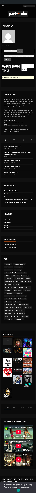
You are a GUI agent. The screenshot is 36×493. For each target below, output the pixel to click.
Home (4, 479)
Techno (9, 316)
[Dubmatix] (7, 393)
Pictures (23, 299)
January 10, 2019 (9, 174)
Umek (17, 316)
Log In (15, 481)
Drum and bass (21, 273)
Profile (7, 51)
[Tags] (31, 140)
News (4, 481)
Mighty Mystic (10, 293)
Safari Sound (10, 310)
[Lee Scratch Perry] (17, 342)
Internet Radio (25, 287)
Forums (20, 51)
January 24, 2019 (9, 168)
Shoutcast (20, 310)
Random (29, 407)
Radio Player (10, 307)
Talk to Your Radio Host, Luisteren (15, 202)
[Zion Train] (17, 350)
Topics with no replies (10, 247)
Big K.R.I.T (9, 267)
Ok (18, 490)
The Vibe (7, 219)
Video (25, 316)
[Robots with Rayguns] (27, 352)
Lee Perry (18, 290)
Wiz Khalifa (19, 319)
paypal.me (12, 120)
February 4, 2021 (9, 148)
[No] (34, 487)
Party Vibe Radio (11, 299)
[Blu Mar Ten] (17, 361)
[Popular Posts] (14, 140)
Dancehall (9, 273)
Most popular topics (10, 244)
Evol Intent (9, 278)
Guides (28, 281)
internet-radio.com (11, 287)
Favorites (7, 59)
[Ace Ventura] (27, 371)
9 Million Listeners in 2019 (12, 160)
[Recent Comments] (23, 140)
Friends (13, 51)
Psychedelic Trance (11, 304)
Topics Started (8, 56)
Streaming (21, 313)
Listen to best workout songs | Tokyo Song (18, 199)
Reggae (28, 307)
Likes (14, 407)
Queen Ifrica (24, 304)
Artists (9, 479)
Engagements (29, 56)
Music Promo (10, 296)
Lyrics (27, 290)
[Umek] (27, 381)
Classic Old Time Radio (11, 191)
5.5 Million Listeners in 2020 (12, 146)
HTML (17, 284)
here (10, 131)
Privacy (9, 481)
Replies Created (19, 56)
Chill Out (19, 270)
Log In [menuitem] (2, 2)
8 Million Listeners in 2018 (12, 166)
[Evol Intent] (7, 372)
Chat (15, 479)
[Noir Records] (7, 362)
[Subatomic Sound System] (27, 342)
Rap (19, 307)
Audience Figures (20, 264)
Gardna (20, 281)
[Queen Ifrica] (7, 341)
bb (5, 196)
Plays (7, 407)
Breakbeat (9, 270)
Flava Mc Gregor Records (23, 278)
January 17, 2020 (9, 162)
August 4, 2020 (8, 156)
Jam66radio (8, 194)
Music (6, 225)
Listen (26, 479)
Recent (22, 407)
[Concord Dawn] (17, 370)
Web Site (7, 228)
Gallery (20, 479)
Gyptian (8, 284)
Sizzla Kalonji (10, 313)
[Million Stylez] (7, 350)
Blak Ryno (19, 267)
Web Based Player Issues (11, 173)
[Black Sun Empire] (27, 362)
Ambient (8, 264)
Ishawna (9, 290)
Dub (8, 275)
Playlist (9, 301)
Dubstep (25, 275)
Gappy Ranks (10, 281)
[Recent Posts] (5, 140)
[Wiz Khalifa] (17, 379)
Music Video (22, 296)
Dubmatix (16, 275)
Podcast (17, 301)
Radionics (7, 222)
